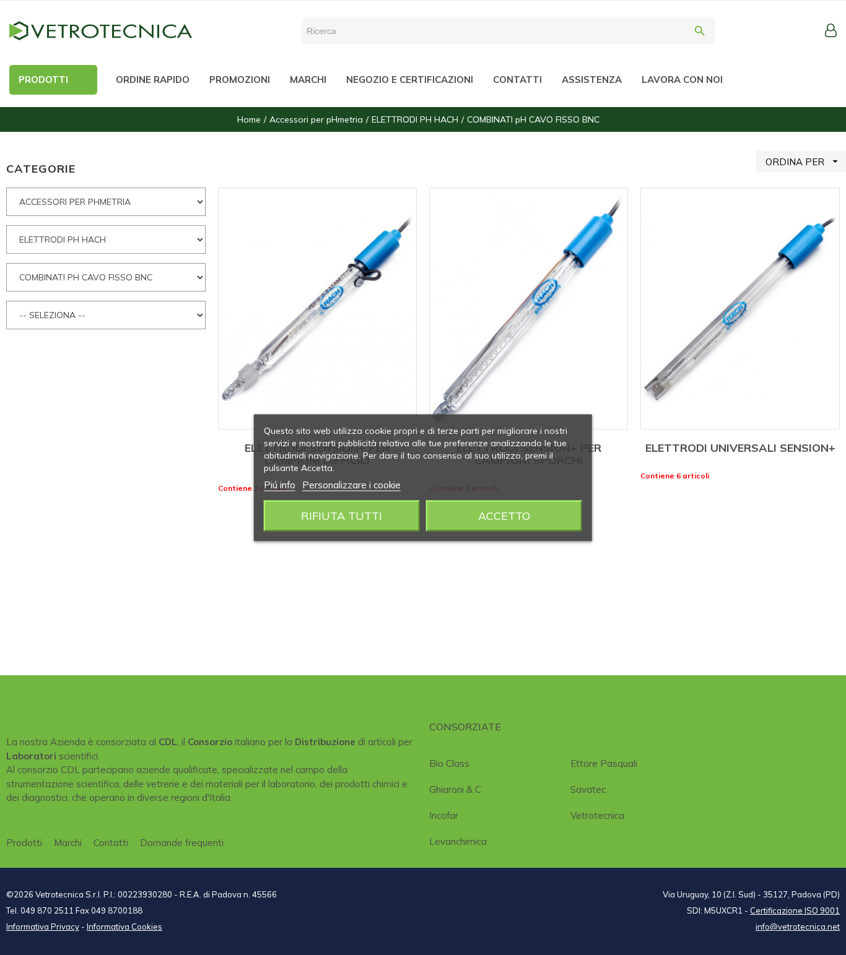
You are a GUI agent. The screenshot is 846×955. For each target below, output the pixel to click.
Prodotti (24, 843)
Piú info (279, 484)
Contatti (111, 843)
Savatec (588, 789)
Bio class (449, 763)
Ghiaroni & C (455, 789)
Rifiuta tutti (341, 515)
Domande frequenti (182, 843)
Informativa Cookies (124, 926)
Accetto (504, 515)
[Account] (831, 30)
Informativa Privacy (42, 926)
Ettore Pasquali (603, 763)
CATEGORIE (41, 169)
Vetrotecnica (597, 815)
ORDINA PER (803, 161)
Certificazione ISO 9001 (795, 910)
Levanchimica (458, 841)
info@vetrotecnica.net (798, 926)
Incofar (443, 815)
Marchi (68, 843)
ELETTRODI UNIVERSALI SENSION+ (740, 448)
